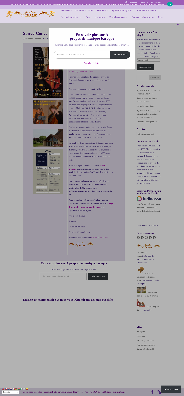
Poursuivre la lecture (92, 63)
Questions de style (120, 10)
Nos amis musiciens (70, 17)
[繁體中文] (3, 389)
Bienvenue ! (66, 10)
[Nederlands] (8, 389)
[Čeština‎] (6, 389)
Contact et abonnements (143, 17)
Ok (170, 4)
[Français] (14, 389)
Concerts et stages (94, 17)
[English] (11, 389)
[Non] (180, 4)
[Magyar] (19, 389)
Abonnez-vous (120, 54)
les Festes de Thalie (84, 10)
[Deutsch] (16, 389)
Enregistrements (117, 17)
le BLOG (101, 10)
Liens (160, 17)
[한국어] (24, 389)
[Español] (26, 389)
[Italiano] (21, 389)
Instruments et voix (145, 10)
